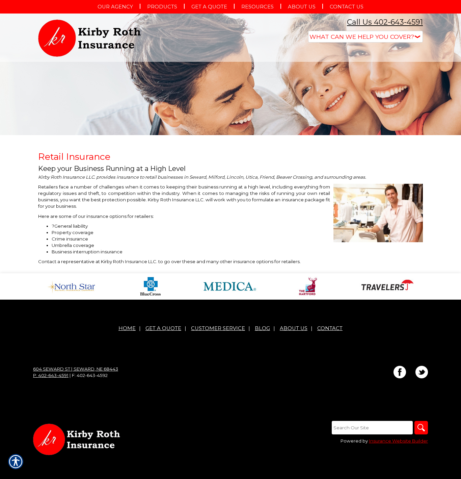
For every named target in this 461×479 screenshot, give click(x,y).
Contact (330, 328)
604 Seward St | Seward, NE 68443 (75, 369)
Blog (262, 328)
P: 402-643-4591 (51, 375)
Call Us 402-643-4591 (385, 22)
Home (127, 328)
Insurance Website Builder (398, 441)
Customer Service (218, 328)
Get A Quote (163, 328)
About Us (293, 328)
